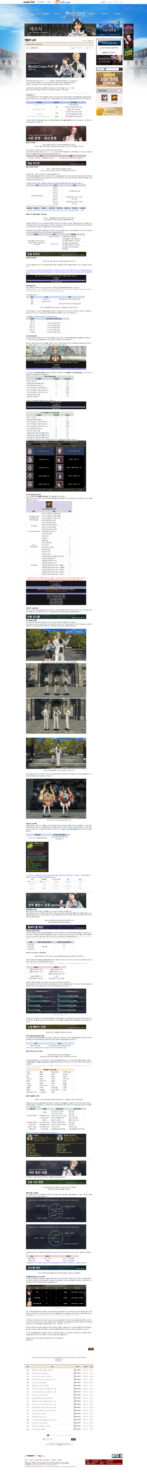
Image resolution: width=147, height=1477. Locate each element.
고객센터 (116, 2)
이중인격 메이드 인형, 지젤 (40, 1373)
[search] (112, 69)
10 (67, 1435)
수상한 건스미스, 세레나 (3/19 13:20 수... (44, 1404)
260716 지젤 (113, 85)
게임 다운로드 (101, 34)
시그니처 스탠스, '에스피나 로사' (41, 1376)
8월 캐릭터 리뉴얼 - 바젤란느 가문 (42, 1370)
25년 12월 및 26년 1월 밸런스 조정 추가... (44, 1420)
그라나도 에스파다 (73, 14)
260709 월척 (114, 85)
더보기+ (122, 2)
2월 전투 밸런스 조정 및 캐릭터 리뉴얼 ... (44, 1407)
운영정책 (59, 1460)
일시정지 (121, 85)
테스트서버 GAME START (114, 34)
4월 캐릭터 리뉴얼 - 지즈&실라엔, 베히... (44, 1401)
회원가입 (105, 52)
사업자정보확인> (65, 1463)
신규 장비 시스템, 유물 (39, 1382)
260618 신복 (116, 85)
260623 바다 (109, 85)
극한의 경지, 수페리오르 (39, 1395)
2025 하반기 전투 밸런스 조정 (41, 1426)
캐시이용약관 (53, 1460)
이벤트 (49, 2)
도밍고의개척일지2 (117, 85)
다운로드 (104, 13)
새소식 (28, 13)
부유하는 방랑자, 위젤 (39, 1429)
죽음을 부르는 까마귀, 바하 (40, 1385)
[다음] (71, 1435)
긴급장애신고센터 (119, 85)
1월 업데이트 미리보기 (39, 1416)
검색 (73, 1439)
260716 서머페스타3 (111, 85)
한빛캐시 (110, 2)
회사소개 (26, 1460)
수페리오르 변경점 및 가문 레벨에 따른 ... (44, 1389)
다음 (119, 90)
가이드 (38, 13)
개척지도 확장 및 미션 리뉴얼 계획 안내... (44, 1392)
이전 (118, 90)
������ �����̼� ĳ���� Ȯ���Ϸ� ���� (129, 36)
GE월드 (47, 13)
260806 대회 (105, 85)
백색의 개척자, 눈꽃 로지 (39, 1423)
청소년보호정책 (46, 1460)
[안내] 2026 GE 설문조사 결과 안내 (42, 1398)
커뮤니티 (57, 13)
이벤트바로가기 (109, 60)
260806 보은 (106, 85)
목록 (91, 1349)
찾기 (112, 52)
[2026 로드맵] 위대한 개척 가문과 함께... (44, 1410)
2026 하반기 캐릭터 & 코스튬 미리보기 (43, 1379)
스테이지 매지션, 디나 (39, 1413)
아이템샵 (91, 13)
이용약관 (31, 1460)
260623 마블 (108, 85)
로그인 (103, 2)
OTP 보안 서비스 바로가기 (116, 22)
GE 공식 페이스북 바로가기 (119, 22)
